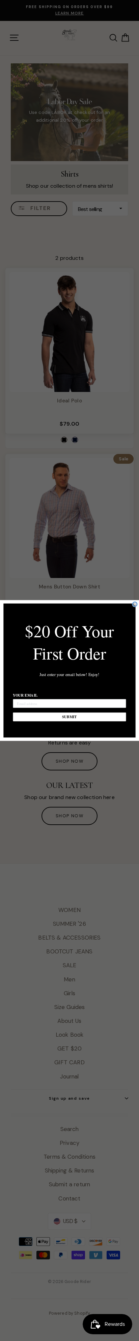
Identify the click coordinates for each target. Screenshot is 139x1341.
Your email (25, 695)
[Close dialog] (135, 604)
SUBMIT (69, 717)
